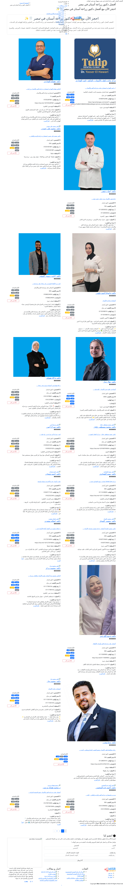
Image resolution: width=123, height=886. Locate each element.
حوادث (62, 10)
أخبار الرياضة (60, 8)
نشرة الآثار (61, 16)
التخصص (76, 845)
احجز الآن (67, 105)
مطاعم (77, 880)
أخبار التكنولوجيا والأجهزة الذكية (55, 14)
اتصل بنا (65, 30)
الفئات (65, 4)
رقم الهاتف (113, 853)
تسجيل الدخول (63, 32)
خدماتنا (65, 28)
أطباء (78, 876)
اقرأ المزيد (90, 120)
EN (66, 34)
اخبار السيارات (60, 22)
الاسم (114, 845)
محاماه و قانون (71, 878)
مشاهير (62, 20)
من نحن (65, 26)
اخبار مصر (61, 24)
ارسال (79, 860)
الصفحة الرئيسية (62, 2)
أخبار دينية (61, 12)
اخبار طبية (61, 18)
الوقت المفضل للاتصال (72, 853)
